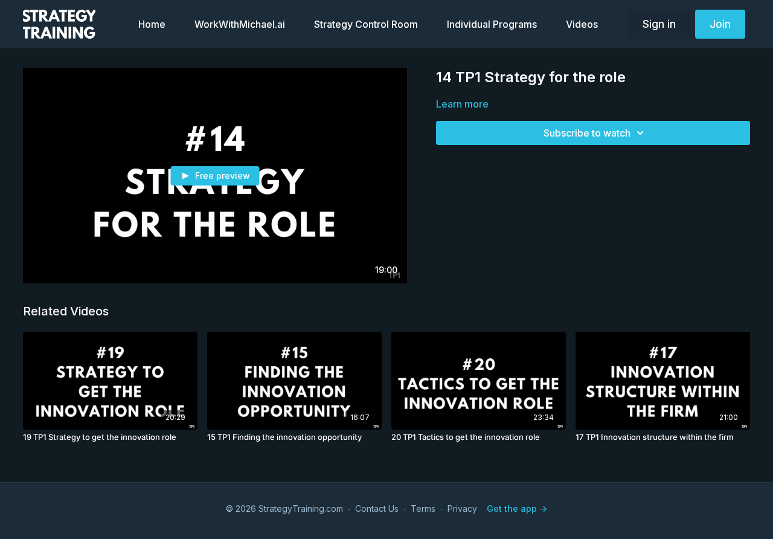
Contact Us (377, 508)
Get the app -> (517, 508)
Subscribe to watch (587, 133)
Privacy (462, 508)
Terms (423, 508)
